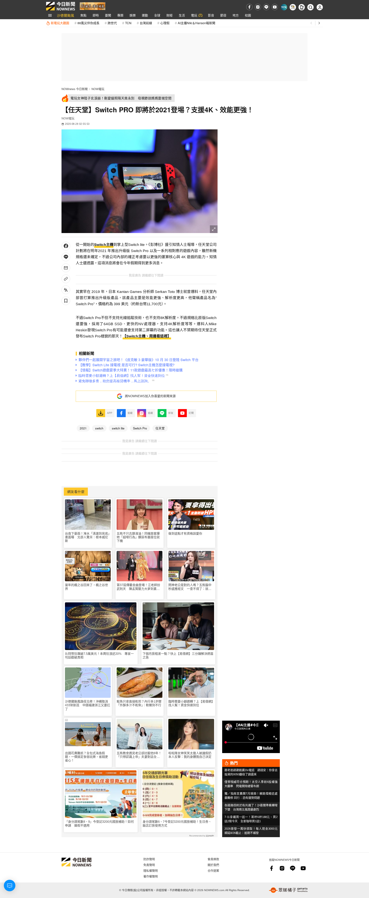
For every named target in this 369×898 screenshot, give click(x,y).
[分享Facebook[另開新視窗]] (66, 246)
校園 (248, 15)
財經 (169, 15)
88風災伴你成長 (88, 23)
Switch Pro (140, 428)
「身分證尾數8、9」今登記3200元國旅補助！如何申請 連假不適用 (99, 823)
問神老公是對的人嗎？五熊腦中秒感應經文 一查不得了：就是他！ (189, 586)
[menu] (50, 15)
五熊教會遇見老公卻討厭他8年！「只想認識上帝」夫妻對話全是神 (139, 755)
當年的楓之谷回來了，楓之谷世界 (86, 586)
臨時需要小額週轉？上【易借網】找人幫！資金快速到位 (190, 703)
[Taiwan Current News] (284, 7)
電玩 (194, 15)
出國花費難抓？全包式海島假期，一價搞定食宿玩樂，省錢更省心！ (86, 757)
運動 (145, 15)
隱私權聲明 (150, 870)
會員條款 (213, 858)
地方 (236, 15)
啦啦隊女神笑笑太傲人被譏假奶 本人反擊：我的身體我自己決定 (191, 755)
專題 (120, 15)
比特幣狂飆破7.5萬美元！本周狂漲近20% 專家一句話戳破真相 (99, 655)
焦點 (83, 15)
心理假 (165, 23)
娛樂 (133, 15)
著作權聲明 (150, 876)
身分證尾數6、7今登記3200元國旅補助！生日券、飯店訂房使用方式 (177, 823)
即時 (96, 15)
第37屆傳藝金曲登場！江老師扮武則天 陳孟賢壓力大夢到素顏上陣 (138, 586)
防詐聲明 (149, 858)
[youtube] (275, 7)
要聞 (108, 15)
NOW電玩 (97, 89)
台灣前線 (146, 23)
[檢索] (310, 7)
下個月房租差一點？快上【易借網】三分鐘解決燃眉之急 (178, 655)
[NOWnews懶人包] (293, 7)
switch (99, 428)
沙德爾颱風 (65, 15)
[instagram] (258, 7)
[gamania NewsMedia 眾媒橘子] (288, 890)
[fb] (249, 7)
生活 (182, 15)
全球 (157, 15)
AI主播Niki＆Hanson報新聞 (196, 23)
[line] (266, 7)
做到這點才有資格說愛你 (185, 533)
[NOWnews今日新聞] (60, 6)
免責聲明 (149, 864)
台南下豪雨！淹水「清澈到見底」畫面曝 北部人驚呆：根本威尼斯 (87, 537)
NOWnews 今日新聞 (75, 89)
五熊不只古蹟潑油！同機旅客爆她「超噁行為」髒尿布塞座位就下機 (138, 537)
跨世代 (112, 23)
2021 (83, 428)
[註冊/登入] (320, 7)
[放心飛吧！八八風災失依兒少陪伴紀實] (92, 5)
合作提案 (213, 870)
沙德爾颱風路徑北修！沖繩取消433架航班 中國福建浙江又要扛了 (87, 705)
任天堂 (160, 428)
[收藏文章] (66, 300)
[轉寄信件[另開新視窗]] (66, 268)
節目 (223, 15)
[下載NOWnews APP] (301, 7)
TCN (128, 23)
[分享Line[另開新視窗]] (66, 257)
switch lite (118, 428)
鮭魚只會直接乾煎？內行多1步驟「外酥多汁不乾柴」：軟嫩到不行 (139, 703)
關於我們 (213, 864)
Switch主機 (103, 245)
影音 (211, 15)
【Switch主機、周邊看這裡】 (147, 336)
